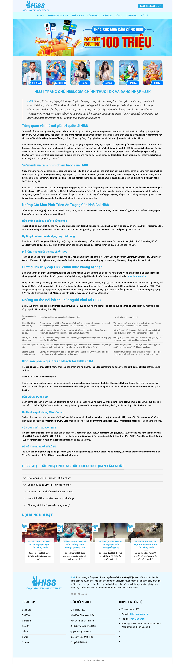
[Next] (162, 543)
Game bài (131, 15)
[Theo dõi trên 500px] (82, 594)
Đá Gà (144, 15)
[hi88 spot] (35, 6)
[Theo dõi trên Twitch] (86, 594)
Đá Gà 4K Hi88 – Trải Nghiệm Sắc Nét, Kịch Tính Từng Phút (145, 544)
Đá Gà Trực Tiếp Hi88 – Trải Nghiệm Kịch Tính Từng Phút (39, 544)
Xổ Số (118, 15)
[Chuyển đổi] (24, 478)
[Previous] (23, 543)
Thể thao (78, 15)
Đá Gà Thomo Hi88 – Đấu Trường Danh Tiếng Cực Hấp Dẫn (75, 544)
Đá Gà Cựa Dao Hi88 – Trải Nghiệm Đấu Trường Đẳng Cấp (110, 544)
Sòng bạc (93, 15)
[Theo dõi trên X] (72, 594)
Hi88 (39, 15)
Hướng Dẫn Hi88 (58, 15)
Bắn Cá (107, 15)
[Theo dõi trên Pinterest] (75, 594)
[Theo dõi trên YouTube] (79, 594)
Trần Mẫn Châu (137, 619)
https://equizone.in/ (139, 614)
